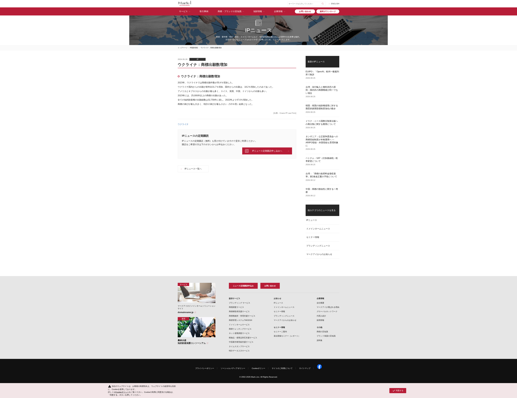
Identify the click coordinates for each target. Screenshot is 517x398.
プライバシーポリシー (204, 368)
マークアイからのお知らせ (319, 254)
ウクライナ (183, 124)
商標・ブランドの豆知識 (229, 11)
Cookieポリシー (258, 368)
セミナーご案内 (280, 332)
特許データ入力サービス (239, 351)
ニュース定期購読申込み (243, 286)
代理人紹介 (321, 316)
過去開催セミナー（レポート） (287, 336)
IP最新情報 (194, 48)
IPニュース (311, 220)
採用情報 (320, 320)
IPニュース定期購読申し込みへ (267, 151)
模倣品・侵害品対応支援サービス (243, 338)
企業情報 (278, 11)
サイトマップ (304, 368)
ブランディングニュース (318, 246)
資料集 (319, 340)
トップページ (182, 48)
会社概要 (320, 303)
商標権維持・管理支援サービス (242, 316)
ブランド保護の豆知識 (326, 336)
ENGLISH (335, 4)
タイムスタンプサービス (239, 346)
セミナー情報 (312, 237)
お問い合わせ (305, 11)
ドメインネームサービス (239, 325)
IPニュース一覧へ (193, 169)
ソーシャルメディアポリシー (233, 368)
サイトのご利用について (282, 368)
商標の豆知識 (322, 332)
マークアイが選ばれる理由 (328, 307)
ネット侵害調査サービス (239, 333)
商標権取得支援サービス (239, 311)
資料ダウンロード (328, 11)
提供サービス (234, 298)
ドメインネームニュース (318, 229)
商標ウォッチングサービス (240, 329)
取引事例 (204, 11)
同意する (397, 390)
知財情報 (257, 11)
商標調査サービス (236, 307)
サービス (183, 11)
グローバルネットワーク (327, 311)
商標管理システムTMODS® (240, 320)
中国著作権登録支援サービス (241, 342)
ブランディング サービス (239, 303)
